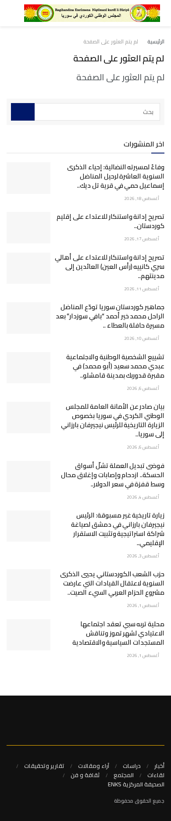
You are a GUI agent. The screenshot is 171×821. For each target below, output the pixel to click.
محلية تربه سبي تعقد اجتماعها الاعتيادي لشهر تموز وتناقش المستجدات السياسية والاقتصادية (118, 633)
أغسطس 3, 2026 (143, 556)
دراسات (132, 765)
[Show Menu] (20, 13)
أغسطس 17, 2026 (142, 239)
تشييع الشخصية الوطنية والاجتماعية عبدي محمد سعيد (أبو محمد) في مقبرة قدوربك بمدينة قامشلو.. (115, 366)
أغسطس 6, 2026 (143, 388)
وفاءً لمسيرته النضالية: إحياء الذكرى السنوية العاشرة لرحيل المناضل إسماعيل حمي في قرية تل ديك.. (115, 176)
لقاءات (155, 775)
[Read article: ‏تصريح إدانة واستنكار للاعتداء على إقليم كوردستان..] (28, 227)
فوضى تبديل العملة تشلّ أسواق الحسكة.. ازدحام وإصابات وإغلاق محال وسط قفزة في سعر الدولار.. (112, 474)
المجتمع (124, 775)
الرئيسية (155, 41)
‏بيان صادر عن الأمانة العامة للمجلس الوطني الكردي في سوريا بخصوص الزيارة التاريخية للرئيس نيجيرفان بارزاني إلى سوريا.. (112, 420)
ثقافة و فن (85, 775)
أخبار (159, 765)
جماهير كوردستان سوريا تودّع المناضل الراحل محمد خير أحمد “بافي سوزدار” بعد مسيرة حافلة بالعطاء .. (110, 316)
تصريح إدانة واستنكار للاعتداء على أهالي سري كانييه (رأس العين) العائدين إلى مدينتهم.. (109, 266)
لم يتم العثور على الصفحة (110, 41)
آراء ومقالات (93, 765)
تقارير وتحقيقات (44, 765)
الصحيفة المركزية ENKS (136, 784)
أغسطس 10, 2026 (142, 338)
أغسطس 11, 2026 (142, 289)
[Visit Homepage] (92, 13)
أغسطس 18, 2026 (142, 198)
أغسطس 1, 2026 (143, 605)
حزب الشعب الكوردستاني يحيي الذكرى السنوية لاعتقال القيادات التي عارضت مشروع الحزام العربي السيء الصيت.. (112, 583)
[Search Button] (7, 13)
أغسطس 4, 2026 (143, 497)
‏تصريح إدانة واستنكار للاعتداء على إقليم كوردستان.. (110, 221)
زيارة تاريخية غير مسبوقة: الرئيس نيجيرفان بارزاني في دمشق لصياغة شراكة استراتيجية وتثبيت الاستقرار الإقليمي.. (117, 529)
